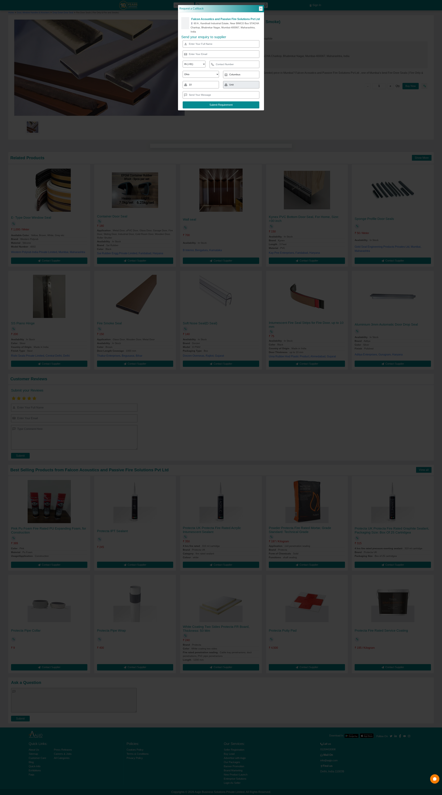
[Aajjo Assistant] (434, 779)
